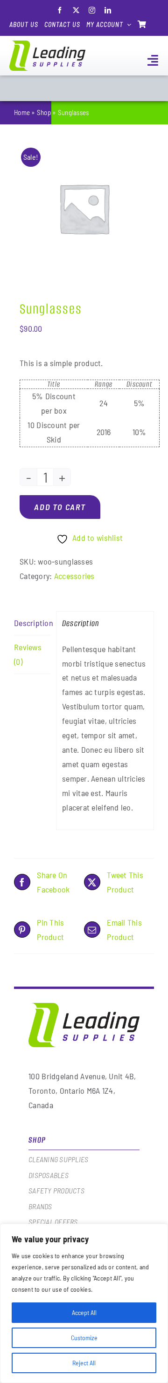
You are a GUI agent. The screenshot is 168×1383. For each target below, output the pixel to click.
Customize (84, 1338)
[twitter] (76, 10)
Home (22, 112)
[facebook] (59, 10)
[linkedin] (108, 10)
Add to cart (60, 507)
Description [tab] (32, 623)
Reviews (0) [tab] (28, 654)
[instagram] (92, 10)
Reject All (84, 1363)
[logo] (47, 45)
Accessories (74, 576)
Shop (44, 112)
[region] (84, 1303)
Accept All (84, 1312)
